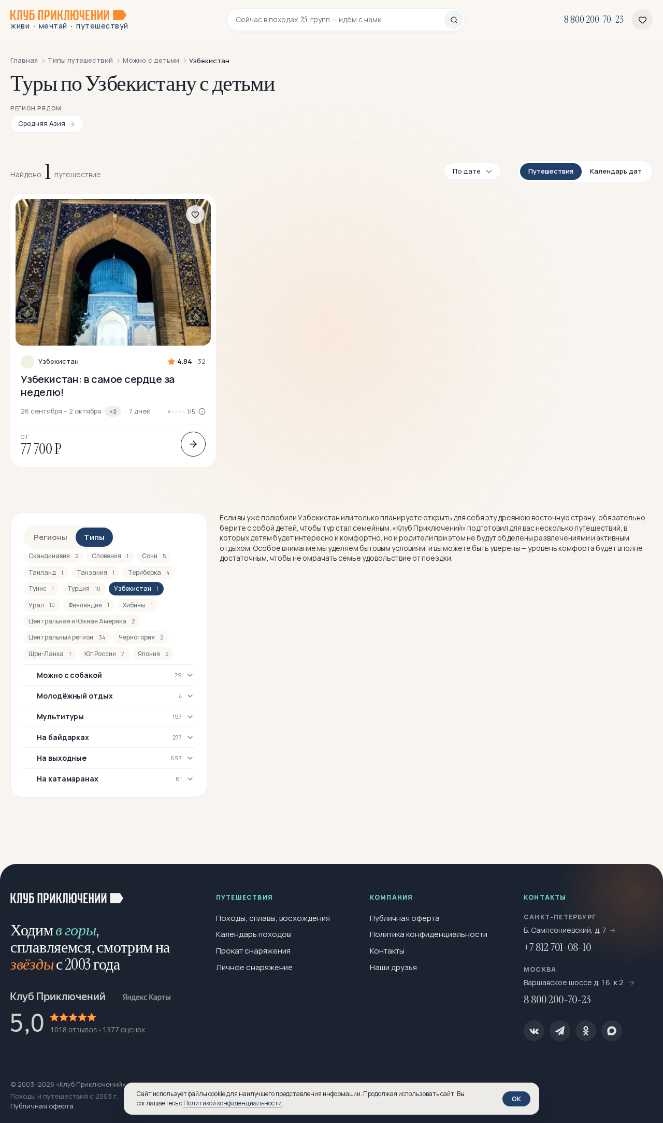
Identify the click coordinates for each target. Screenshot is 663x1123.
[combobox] (340, 20)
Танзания (95, 572)
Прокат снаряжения (253, 950)
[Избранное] (642, 19)
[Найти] (453, 19)
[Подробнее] (193, 444)
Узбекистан (58, 361)
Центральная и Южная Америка (81, 621)
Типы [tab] (94, 537)
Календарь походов (253, 934)
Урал (41, 605)
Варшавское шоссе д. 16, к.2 (574, 982)
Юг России (104, 653)
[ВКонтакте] (534, 1030)
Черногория (141, 637)
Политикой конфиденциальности (232, 1103)
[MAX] (611, 1030)
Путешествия (550, 171)
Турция (83, 588)
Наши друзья (393, 967)
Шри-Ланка (49, 653)
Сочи (154, 555)
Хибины (138, 605)
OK (516, 1098)
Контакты (387, 950)
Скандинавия (53, 555)
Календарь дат (616, 171)
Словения (110, 555)
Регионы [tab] (50, 537)
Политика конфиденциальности (428, 934)
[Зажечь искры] (638, 889)
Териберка (148, 572)
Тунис (41, 588)
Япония (153, 653)
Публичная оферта (405, 918)
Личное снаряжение (254, 967)
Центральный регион (66, 637)
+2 (113, 411)
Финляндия (88, 605)
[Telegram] (560, 1030)
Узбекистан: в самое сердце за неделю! (98, 386)
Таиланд (45, 572)
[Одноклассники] (585, 1030)
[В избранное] (195, 214)
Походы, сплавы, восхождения (273, 918)
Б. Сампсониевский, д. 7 (565, 930)
